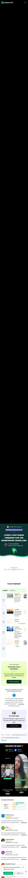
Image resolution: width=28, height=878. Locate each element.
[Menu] (25, 2)
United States (8, 873)
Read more (4, 740)
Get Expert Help (14, 726)
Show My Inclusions (14, 681)
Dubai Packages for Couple (12, 737)
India (19, 873)
